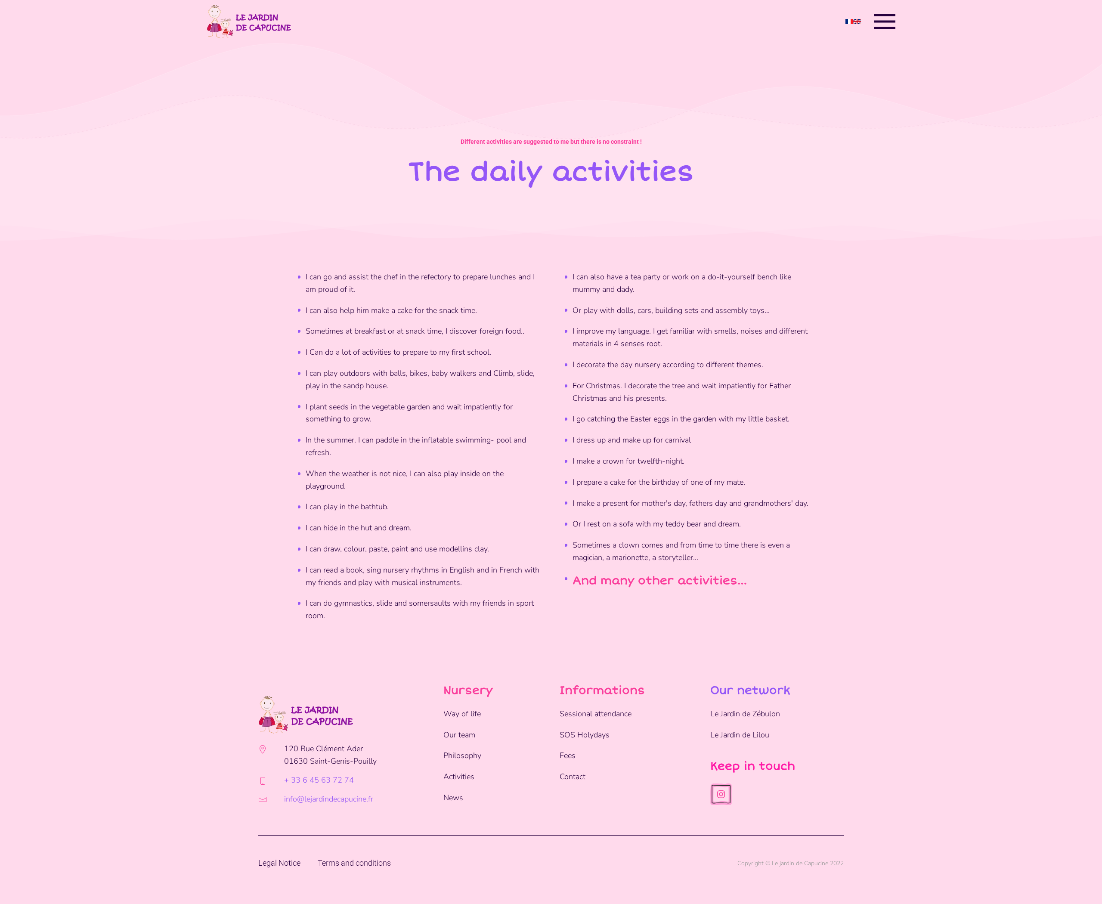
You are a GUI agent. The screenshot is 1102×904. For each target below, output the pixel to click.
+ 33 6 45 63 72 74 (319, 780)
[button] (884, 21)
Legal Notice (279, 862)
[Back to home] (249, 21)
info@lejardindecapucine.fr (328, 799)
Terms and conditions (354, 862)
